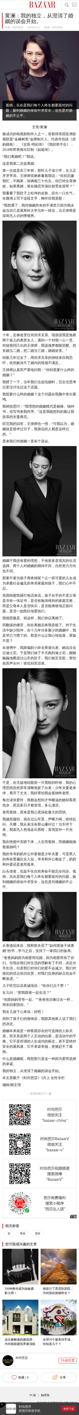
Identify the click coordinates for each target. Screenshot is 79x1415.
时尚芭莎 (18, 27)
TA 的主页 (68, 1360)
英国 (37, 1233)
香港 (22, 1233)
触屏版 (45, 1395)
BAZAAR (42, 4)
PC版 (33, 1395)
